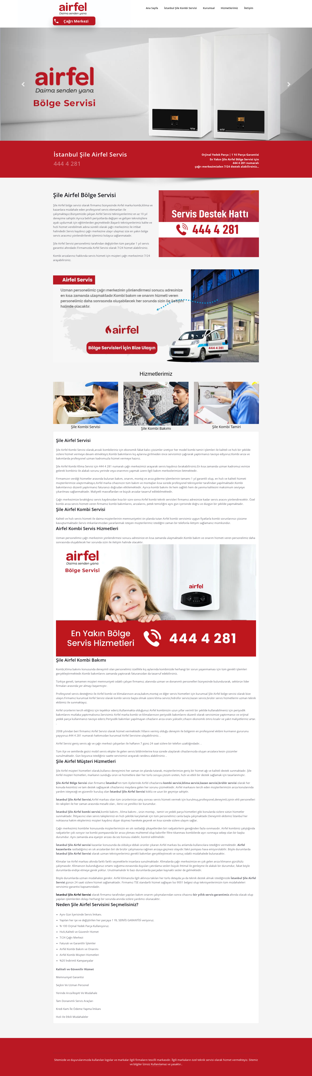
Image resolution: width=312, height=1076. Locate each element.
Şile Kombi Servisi (85, 426)
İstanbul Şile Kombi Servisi (180, 8)
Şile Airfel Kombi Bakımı (81, 660)
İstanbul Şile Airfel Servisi (74, 894)
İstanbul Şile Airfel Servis (90, 154)
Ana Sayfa (152, 8)
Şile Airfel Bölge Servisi (84, 195)
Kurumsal (209, 8)
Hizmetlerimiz (229, 8)
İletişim (248, 8)
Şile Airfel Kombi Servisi (80, 509)
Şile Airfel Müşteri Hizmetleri (86, 761)
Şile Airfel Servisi (73, 440)
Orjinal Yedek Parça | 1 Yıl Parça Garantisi (230, 154)
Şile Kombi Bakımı (156, 428)
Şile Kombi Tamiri (226, 426)
